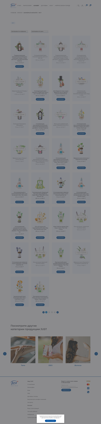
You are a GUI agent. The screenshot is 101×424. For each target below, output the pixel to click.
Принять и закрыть (50, 420)
